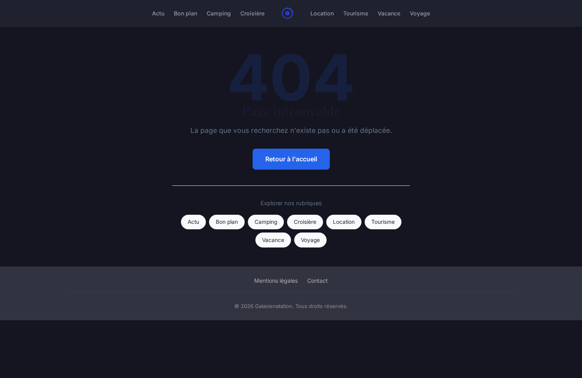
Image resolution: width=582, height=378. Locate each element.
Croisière (252, 13)
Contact (317, 280)
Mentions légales (276, 280)
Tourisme (355, 13)
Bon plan (185, 13)
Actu (158, 13)
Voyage (420, 13)
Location (322, 13)
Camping (219, 13)
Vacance (389, 13)
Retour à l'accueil (291, 159)
